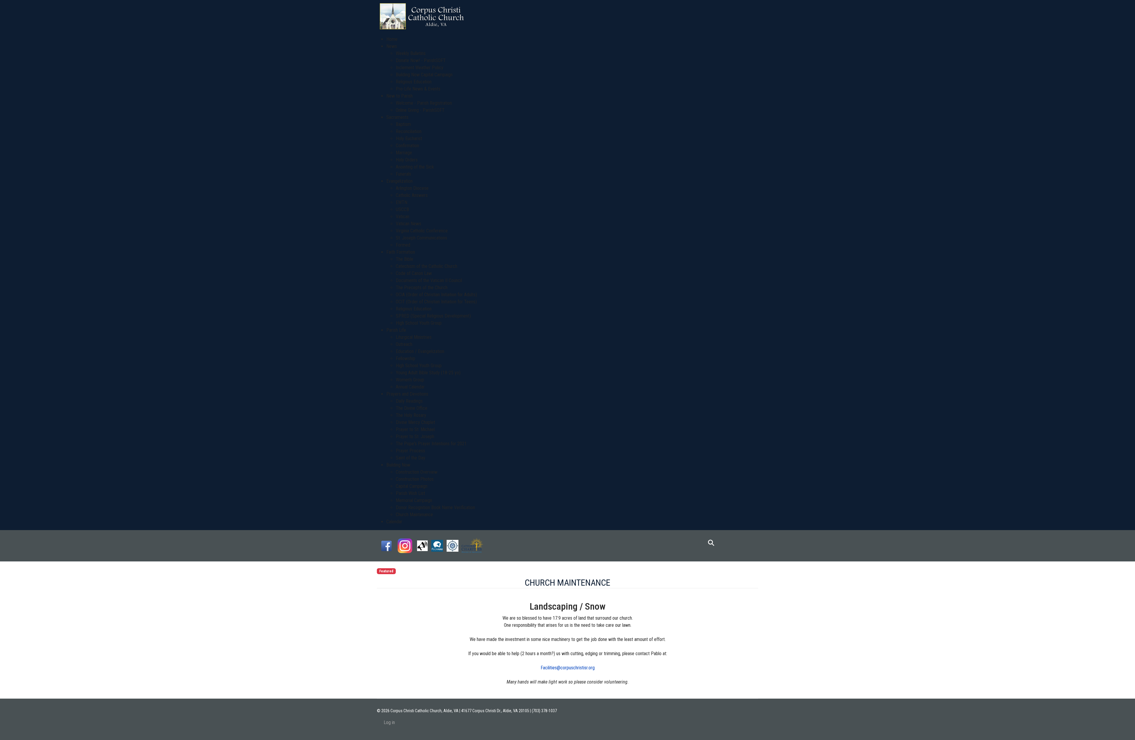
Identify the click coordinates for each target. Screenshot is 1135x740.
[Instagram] (405, 545)
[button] (391, 46)
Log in (389, 722)
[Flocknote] (437, 545)
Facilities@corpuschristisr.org (568, 668)
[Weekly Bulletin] (422, 545)
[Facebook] (386, 545)
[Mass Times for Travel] (452, 545)
